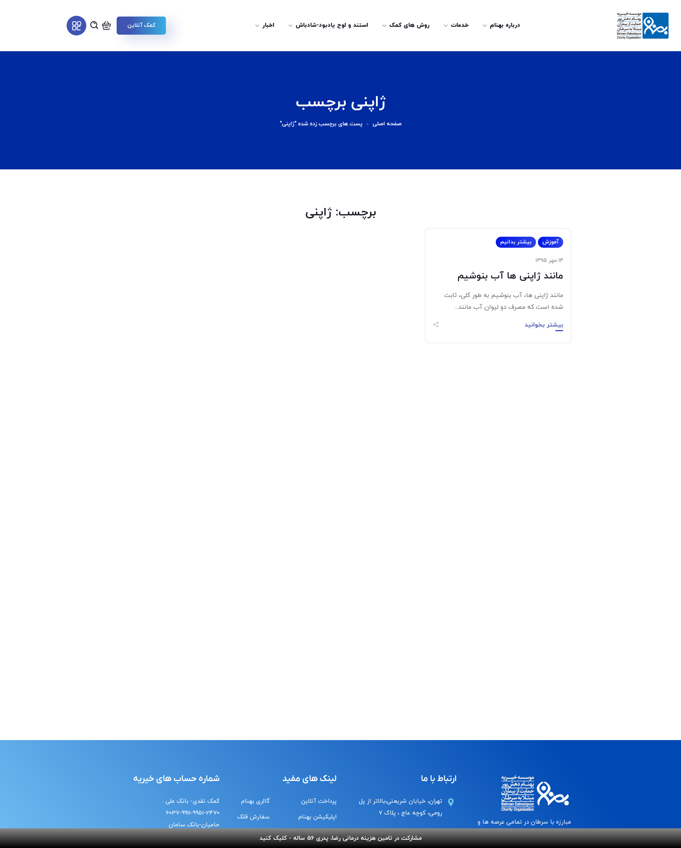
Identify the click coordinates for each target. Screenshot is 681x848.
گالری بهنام (255, 801)
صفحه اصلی (387, 124)
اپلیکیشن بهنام (317, 817)
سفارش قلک (253, 817)
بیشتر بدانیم (516, 242)
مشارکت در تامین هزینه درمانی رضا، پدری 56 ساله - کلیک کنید (341, 838)
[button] (141, 26)
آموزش (550, 242)
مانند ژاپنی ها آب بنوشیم (510, 276)
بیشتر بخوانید (544, 325)
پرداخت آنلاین (319, 801)
